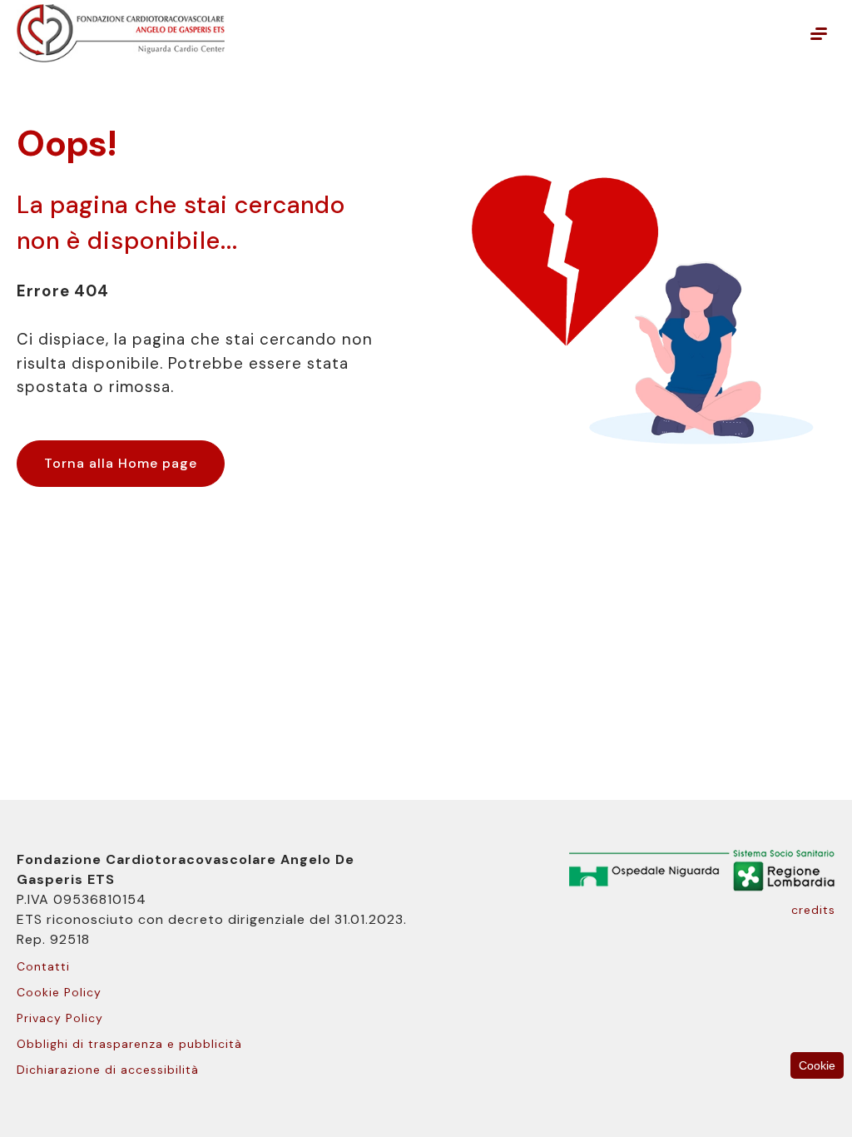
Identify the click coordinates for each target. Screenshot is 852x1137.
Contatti (43, 966)
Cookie (817, 1065)
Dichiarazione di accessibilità (108, 1069)
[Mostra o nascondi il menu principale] (818, 33)
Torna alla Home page (120, 463)
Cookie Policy (59, 992)
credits (813, 909)
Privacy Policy (60, 1017)
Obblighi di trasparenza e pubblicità (129, 1043)
